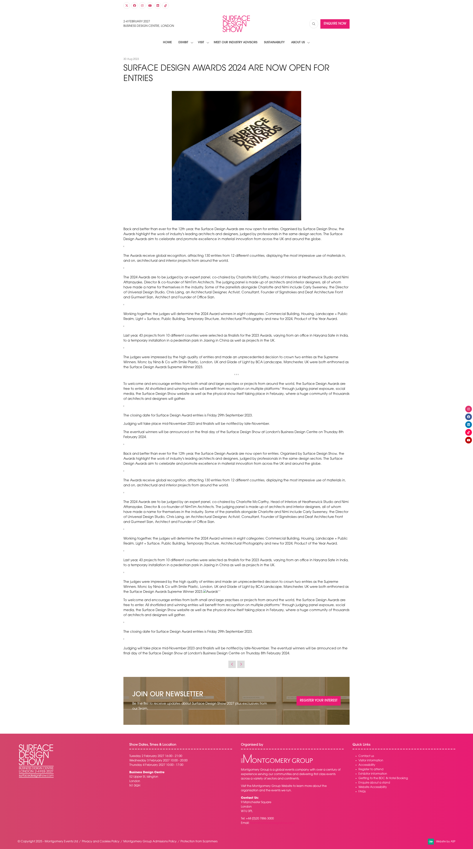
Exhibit (183, 42)
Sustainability (274, 42)
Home (167, 42)
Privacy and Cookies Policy (101, 841)
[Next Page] (241, 664)
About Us (298, 42)
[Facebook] (134, 5)
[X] (126, 5)
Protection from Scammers (199, 841)
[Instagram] (142, 5)
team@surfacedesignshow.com (272, 823)
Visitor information (370, 760)
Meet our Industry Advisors (235, 42)
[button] (313, 23)
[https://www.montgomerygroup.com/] (277, 762)
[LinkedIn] (157, 5)
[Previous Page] (232, 664)
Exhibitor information (372, 773)
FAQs (362, 791)
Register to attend (370, 769)
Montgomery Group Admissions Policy (150, 841)
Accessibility (366, 765)
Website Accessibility (372, 787)
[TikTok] (165, 5)
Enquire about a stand (374, 782)
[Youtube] (150, 5)
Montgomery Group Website (272, 786)
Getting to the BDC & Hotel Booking (383, 778)
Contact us (366, 756)
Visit (201, 42)
